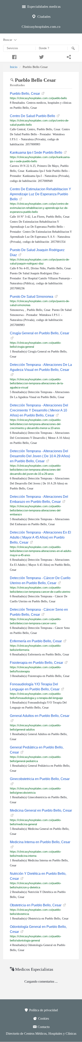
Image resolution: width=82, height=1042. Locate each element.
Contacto (43, 1027)
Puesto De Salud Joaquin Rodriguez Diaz (37, 252)
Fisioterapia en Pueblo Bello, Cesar (37, 662)
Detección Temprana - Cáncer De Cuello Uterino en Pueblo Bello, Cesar (40, 580)
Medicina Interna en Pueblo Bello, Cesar (40, 842)
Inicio (13, 67)
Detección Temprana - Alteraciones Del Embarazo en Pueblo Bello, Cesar (39, 499)
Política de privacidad (43, 1010)
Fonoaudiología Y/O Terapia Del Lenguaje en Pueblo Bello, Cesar (35, 686)
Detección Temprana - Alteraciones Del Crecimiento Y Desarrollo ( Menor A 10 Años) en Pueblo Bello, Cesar (39, 410)
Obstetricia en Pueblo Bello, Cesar (36, 905)
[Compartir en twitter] (41, 56)
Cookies (43, 1018)
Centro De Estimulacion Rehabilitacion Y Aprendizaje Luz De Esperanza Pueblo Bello (40, 194)
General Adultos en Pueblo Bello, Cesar (39, 716)
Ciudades (43, 16)
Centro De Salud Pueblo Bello (33, 116)
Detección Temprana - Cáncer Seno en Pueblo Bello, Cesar (39, 612)
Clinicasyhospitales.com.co (41, 26)
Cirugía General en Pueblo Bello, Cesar (39, 333)
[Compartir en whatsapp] (68, 56)
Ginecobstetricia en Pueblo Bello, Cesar (40, 779)
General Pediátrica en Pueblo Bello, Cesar (36, 750)
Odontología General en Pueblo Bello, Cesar (38, 929)
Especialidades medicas (43, 6)
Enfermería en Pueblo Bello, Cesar (36, 641)
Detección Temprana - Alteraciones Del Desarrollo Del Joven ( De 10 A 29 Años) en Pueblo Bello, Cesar (40, 456)
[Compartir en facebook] (13, 56)
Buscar (8, 39)
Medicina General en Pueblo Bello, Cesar (41, 810)
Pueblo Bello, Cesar (25, 93)
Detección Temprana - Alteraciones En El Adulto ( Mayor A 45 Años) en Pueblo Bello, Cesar (40, 537)
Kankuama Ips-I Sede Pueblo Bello (36, 152)
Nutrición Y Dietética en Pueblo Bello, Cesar (38, 876)
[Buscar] (73, 48)
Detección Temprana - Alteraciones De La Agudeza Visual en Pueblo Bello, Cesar (41, 367)
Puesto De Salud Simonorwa (32, 296)
